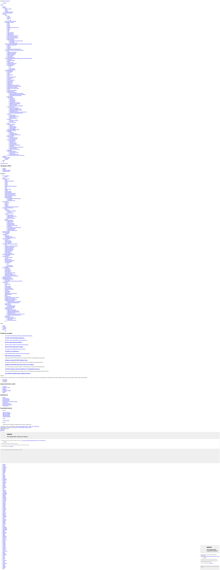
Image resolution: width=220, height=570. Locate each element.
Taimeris (29, 427)
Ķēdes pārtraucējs (3, 427)
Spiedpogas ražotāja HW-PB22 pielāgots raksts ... (16, 360)
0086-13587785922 (6, 415)
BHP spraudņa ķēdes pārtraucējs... (13, 355)
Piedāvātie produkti (24, 426)
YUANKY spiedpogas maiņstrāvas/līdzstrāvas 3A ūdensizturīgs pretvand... (22, 369)
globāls (19, 426)
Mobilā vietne (36, 426)
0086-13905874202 (6, 412)
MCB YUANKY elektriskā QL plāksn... (14, 346)
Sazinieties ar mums (4, 163)
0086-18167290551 (6, 414)
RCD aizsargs (15, 427)
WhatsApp (2, 430)
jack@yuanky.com (6, 0)
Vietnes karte (31, 426)
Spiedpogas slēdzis (6, 171)
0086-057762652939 (6, 416)
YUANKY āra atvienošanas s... (12, 351)
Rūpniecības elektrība (7, 170)
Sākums (4, 168)
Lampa (26, 427)
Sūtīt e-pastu (2, 429)
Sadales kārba (9, 427)
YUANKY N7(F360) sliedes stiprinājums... (15, 337)
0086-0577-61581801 (7, 413)
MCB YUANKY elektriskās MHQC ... (14, 342)
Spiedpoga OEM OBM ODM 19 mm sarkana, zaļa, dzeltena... (19, 364)
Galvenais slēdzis (21, 427)
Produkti (4, 169)
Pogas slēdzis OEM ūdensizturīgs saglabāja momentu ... (18, 373)
